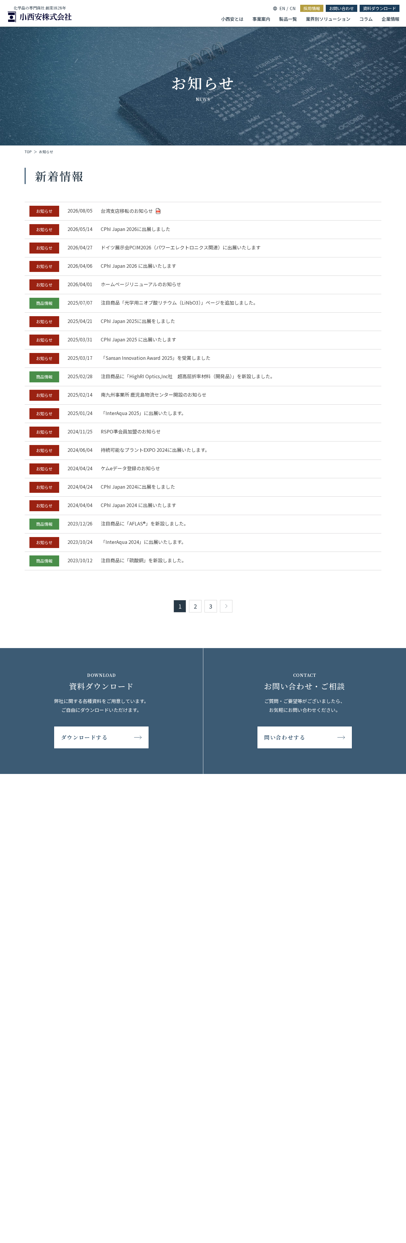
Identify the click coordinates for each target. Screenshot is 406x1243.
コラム (366, 19)
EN (282, 8)
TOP (28, 151)
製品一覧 (288, 19)
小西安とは (232, 19)
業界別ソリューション (328, 19)
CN (292, 8)
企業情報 (390, 19)
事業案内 (261, 19)
